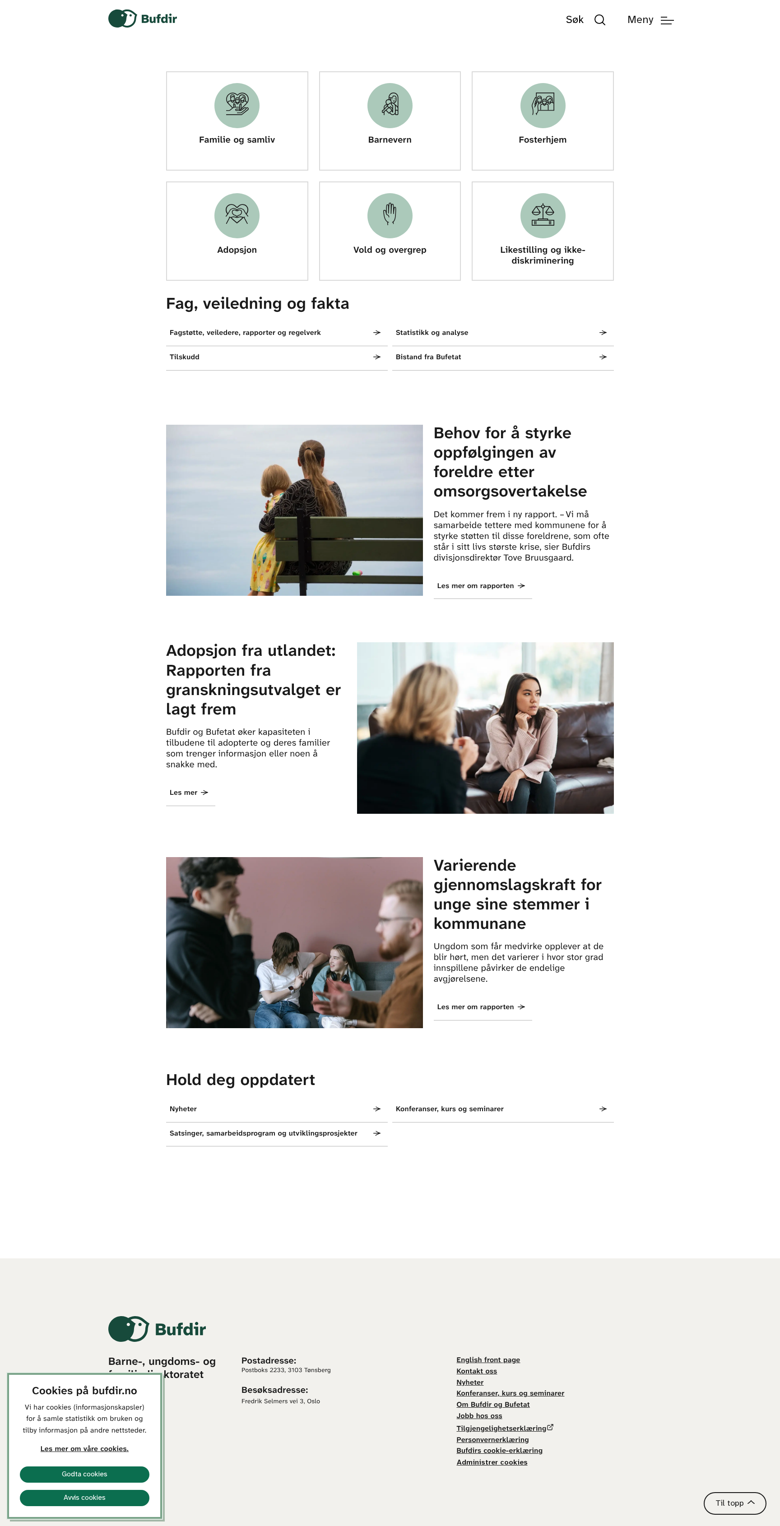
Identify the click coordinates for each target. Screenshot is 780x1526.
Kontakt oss (477, 1372)
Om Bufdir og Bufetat (493, 1405)
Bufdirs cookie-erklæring (500, 1451)
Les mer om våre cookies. (85, 1449)
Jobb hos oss (479, 1416)
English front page (488, 1360)
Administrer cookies (492, 1462)
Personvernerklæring (493, 1440)
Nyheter (470, 1383)
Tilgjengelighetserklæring (502, 1429)
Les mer (183, 793)
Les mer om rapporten (475, 586)
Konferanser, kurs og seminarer (511, 1394)
